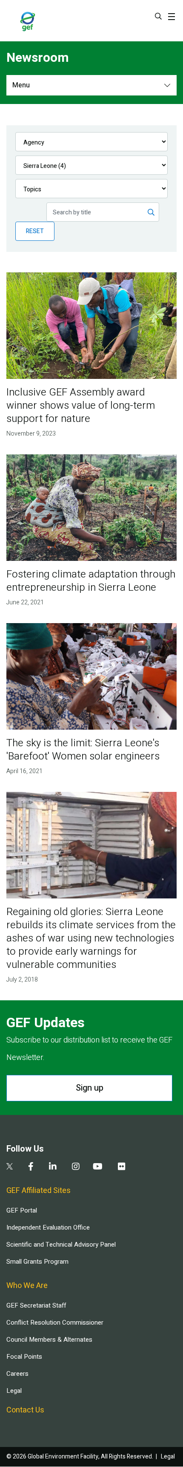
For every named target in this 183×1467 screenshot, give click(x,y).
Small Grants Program (37, 1261)
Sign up (89, 1088)
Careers (17, 1373)
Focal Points (24, 1356)
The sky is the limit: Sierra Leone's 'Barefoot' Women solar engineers (83, 750)
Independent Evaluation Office (48, 1227)
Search (158, 16)
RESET (35, 231)
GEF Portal (21, 1210)
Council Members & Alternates (49, 1339)
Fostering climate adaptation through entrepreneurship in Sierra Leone (90, 581)
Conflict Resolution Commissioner (54, 1322)
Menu (21, 85)
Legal (14, 1390)
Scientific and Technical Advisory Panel (61, 1244)
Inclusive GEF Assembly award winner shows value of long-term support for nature (80, 405)
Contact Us (25, 1410)
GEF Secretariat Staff (36, 1305)
